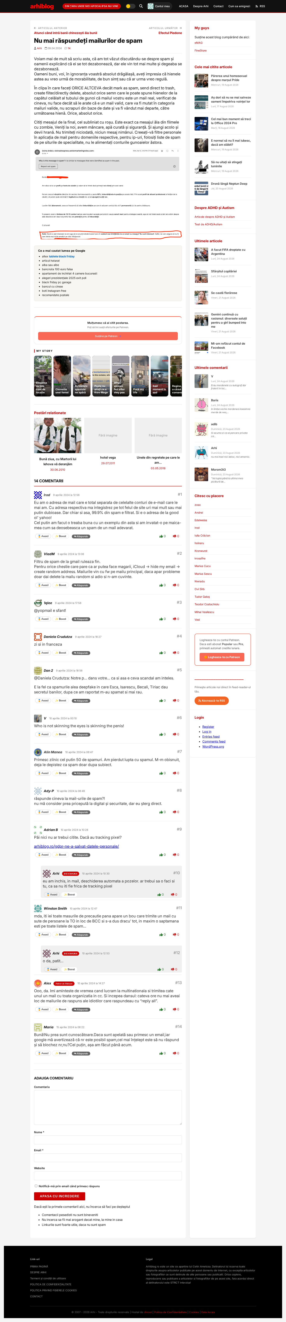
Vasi (197, 619)
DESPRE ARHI (38, 1272)
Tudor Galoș (202, 596)
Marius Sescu (203, 573)
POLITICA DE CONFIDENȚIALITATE (50, 1284)
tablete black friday (62, 256)
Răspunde (82, 536)
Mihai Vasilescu (204, 612)
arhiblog (42, 6)
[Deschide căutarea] (141, 6)
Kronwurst (201, 550)
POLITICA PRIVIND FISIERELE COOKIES (53, 1290)
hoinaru (199, 543)
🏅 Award (43, 536)
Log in (206, 731)
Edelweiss (201, 520)
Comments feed (213, 741)
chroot (148, 1312)
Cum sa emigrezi (239, 6)
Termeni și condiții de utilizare (48, 1278)
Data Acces (208, 1312)
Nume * (39, 1132)
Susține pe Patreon (106, 336)
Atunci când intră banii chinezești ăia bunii (65, 33)
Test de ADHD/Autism (208, 224)
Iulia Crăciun (202, 535)
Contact (218, 6)
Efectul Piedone (170, 33)
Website (39, 1168)
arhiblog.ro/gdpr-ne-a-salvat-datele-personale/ (76, 846)
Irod (47, 495)
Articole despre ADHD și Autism (215, 216)
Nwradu (200, 581)
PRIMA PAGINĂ (39, 1266)
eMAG (199, 42)
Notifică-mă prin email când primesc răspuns (69, 1186)
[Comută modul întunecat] (130, 6)
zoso (198, 504)
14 (69, 48)
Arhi (39, 48)
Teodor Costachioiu (207, 604)
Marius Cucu (203, 566)
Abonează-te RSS (213, 700)
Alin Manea (53, 752)
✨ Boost (60, 536)
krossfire (200, 558)
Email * (39, 1150)
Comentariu (42, 1087)
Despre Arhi (201, 6)
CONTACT (36, 1296)
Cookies (194, 1312)
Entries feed (211, 737)
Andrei (199, 512)
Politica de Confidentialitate (170, 1312)
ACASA (183, 6)
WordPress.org (213, 746)
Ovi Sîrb (200, 589)
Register (208, 727)
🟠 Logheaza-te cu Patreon (222, 657)
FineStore (201, 50)
